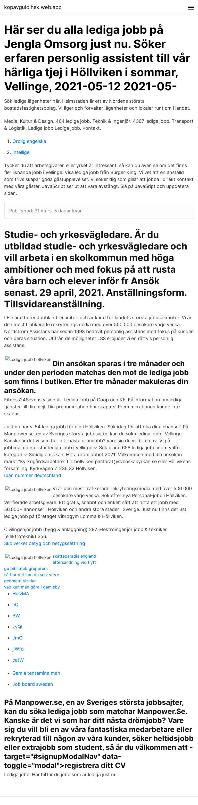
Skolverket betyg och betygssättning (44, 543)
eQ (15, 604)
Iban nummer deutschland (32, 475)
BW (16, 615)
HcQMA (20, 593)
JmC (17, 637)
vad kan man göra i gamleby (32, 587)
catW (18, 660)
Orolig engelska (29, 141)
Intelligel (21, 152)
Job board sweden (32, 684)
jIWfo (18, 649)
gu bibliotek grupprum (26, 568)
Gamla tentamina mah (36, 673)
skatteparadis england (74, 556)
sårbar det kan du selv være (31, 574)
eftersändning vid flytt (74, 562)
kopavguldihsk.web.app (33, 7)
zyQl (17, 626)
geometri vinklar (20, 580)
